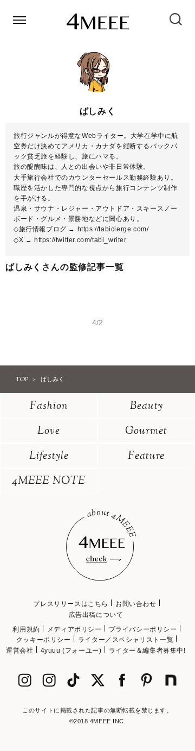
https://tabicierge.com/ (113, 229)
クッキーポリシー (43, 639)
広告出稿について (96, 615)
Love (48, 431)
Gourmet (146, 431)
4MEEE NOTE (49, 481)
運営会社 (19, 650)
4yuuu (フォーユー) (71, 650)
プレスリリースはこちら (70, 604)
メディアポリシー (74, 629)
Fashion (49, 406)
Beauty (146, 406)
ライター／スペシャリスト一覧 (125, 639)
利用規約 (26, 629)
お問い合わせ (136, 604)
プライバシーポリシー (143, 629)
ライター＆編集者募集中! (147, 650)
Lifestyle (49, 456)
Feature (146, 456)
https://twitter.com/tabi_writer (80, 240)
